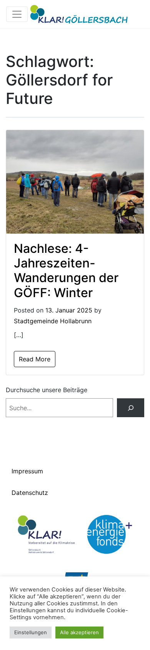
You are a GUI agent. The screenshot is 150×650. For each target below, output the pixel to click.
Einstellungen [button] (30, 632)
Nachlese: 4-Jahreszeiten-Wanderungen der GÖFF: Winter (66, 270)
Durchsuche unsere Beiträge (46, 390)
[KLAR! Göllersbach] (79, 14)
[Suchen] (130, 407)
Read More (34, 359)
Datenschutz (30, 492)
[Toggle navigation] (17, 14)
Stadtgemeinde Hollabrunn (53, 321)
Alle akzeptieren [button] (79, 632)
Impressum (27, 471)
